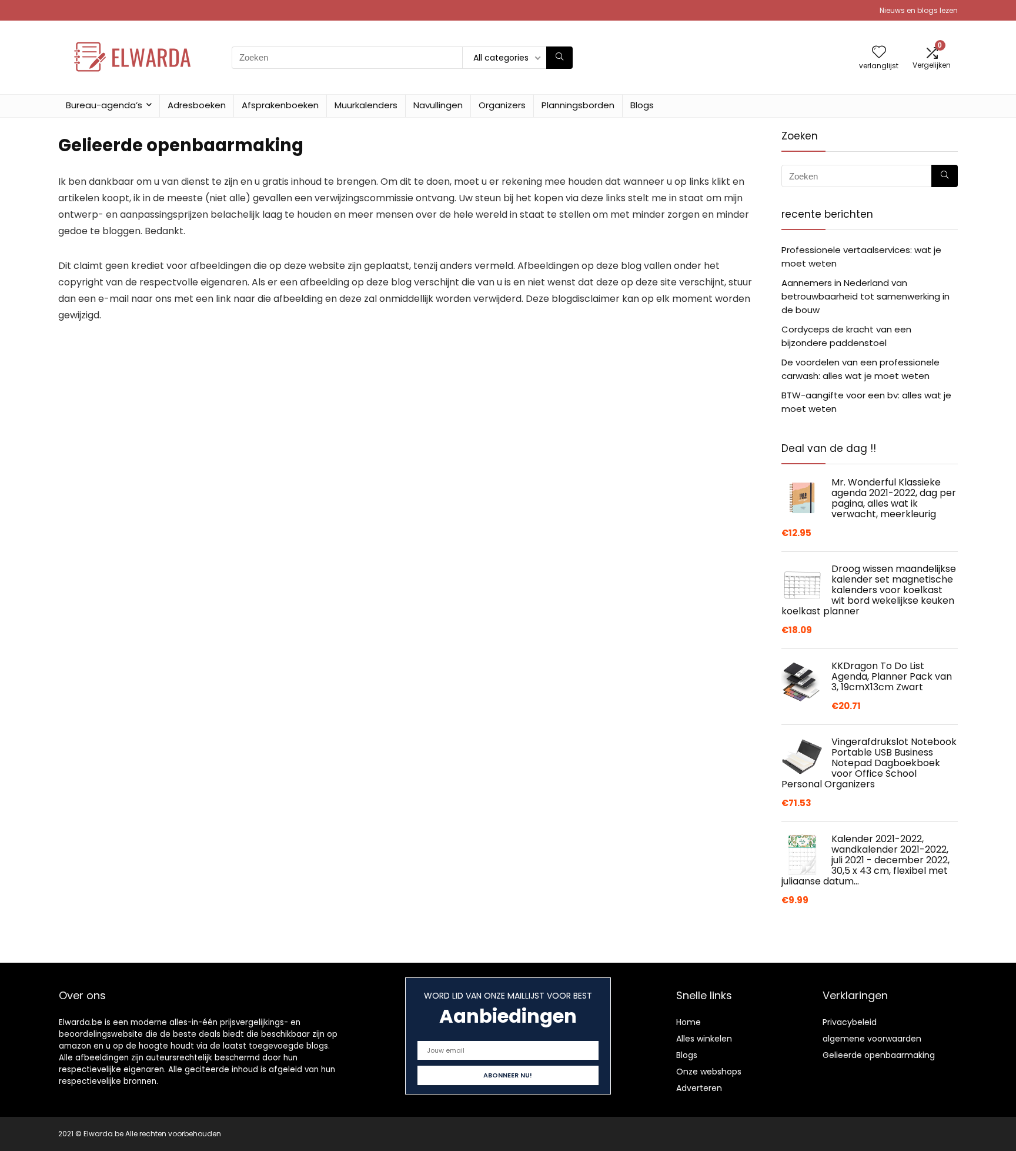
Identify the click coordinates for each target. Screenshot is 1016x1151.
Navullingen (438, 105)
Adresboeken (197, 105)
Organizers (502, 105)
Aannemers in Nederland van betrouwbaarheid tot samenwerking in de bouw (865, 296)
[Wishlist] (879, 52)
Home (688, 1022)
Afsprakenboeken (280, 105)
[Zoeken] (559, 57)
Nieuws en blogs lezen (919, 10)
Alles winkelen (704, 1038)
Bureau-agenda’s (104, 105)
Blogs (642, 105)
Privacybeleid (850, 1022)
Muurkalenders (366, 105)
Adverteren (699, 1088)
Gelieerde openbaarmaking (879, 1055)
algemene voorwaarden (872, 1038)
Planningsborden (578, 105)
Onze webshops (708, 1071)
